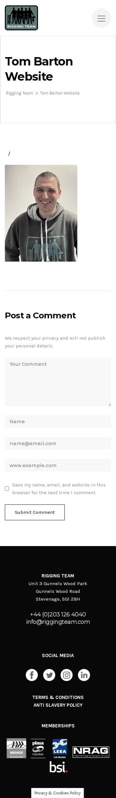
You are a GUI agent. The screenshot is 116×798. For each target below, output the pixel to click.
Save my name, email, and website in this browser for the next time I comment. (59, 488)
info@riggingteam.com (58, 621)
